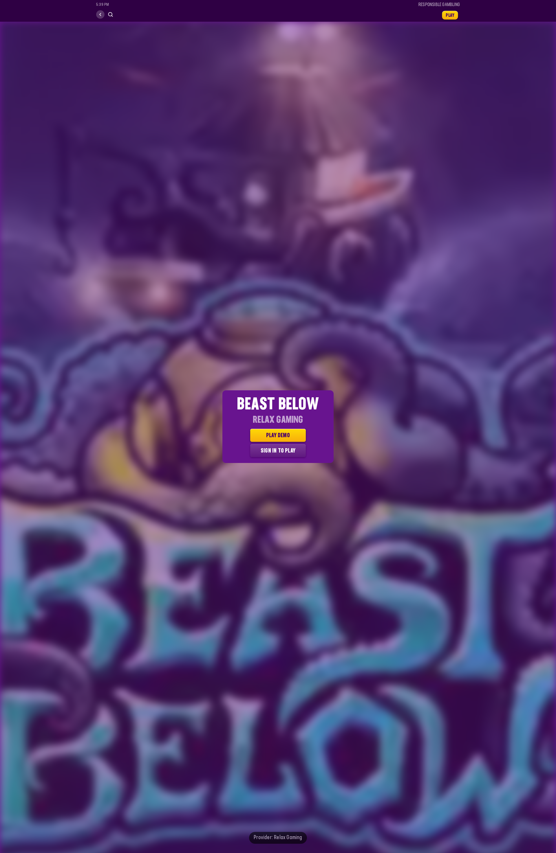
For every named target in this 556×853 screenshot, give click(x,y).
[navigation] (100, 14)
